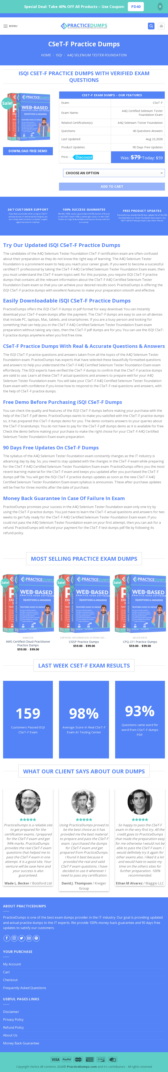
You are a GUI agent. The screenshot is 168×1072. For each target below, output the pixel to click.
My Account (12, 964)
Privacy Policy (13, 1019)
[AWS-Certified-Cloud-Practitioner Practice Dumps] (28, 603)
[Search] (151, 26)
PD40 (136, 6)
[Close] (160, 7)
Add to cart (112, 186)
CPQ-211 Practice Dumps (140, 642)
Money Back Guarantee (21, 1043)
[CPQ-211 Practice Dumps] (140, 603)
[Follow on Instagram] (14, 938)
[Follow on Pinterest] (36, 938)
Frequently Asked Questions (24, 988)
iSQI (59, 55)
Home (46, 55)
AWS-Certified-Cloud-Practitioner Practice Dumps (28, 643)
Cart (6, 972)
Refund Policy (13, 1027)
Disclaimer (11, 1011)
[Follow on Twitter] (21, 938)
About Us (10, 1035)
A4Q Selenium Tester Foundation (97, 55)
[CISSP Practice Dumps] (84, 603)
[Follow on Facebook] (6, 938)
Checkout (10, 980)
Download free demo (28, 151)
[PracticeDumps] (84, 26)
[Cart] (161, 26)
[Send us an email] (29, 938)
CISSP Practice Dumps (84, 642)
